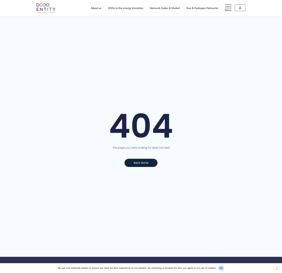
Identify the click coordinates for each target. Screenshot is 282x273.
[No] (277, 267)
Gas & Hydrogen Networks (203, 8)
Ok (221, 268)
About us (104, 8)
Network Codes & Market (168, 8)
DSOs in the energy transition (131, 8)
